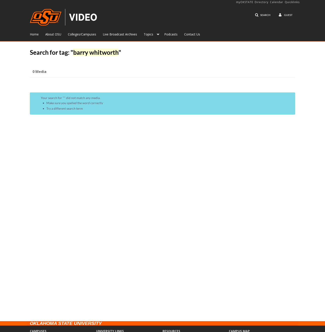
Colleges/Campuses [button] (82, 34)
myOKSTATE (244, 2)
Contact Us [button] (192, 34)
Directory (261, 2)
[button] (262, 15)
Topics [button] (148, 34)
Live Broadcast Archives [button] (120, 34)
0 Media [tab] (39, 71)
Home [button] (34, 34)
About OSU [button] (53, 34)
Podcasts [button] (171, 34)
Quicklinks (292, 2)
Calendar (276, 2)
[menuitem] (37, 34)
